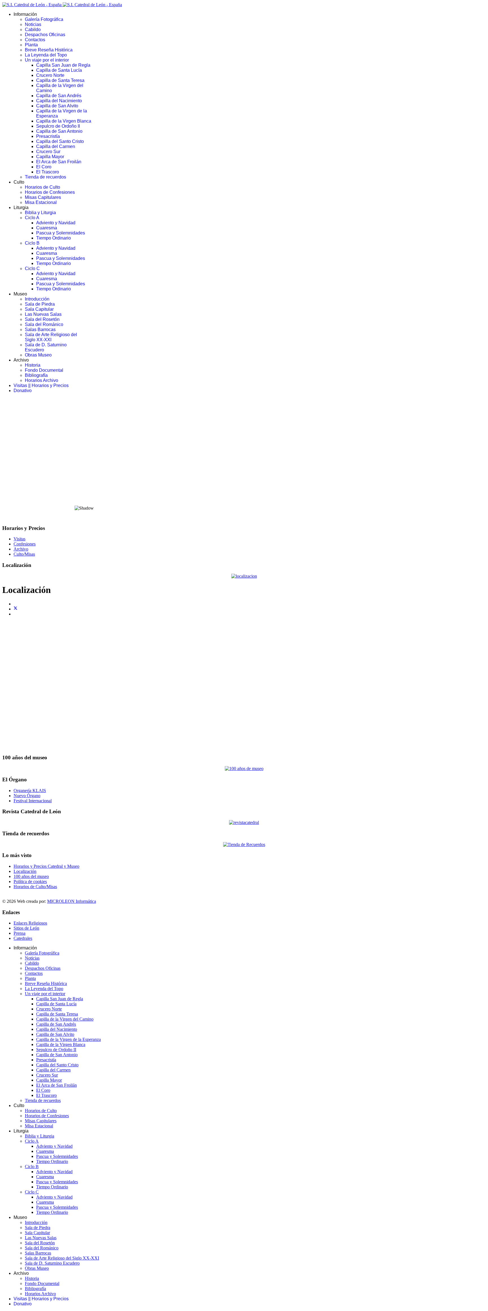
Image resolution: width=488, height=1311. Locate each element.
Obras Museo (38, 355)
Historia (32, 365)
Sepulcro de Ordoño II (58, 126)
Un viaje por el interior (47, 60)
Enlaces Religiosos (30, 923)
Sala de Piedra (40, 304)
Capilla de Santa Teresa (60, 80)
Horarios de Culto (42, 187)
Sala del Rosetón (42, 319)
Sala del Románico (44, 324)
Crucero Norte (50, 75)
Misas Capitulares (43, 197)
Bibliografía (36, 375)
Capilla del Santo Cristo (60, 141)
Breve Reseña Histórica (49, 49)
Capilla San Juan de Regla (63, 65)
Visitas (19, 538)
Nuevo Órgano (27, 795)
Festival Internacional (33, 800)
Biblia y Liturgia (40, 212)
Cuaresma (46, 227)
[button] (244, 487)
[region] (244, 459)
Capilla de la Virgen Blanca (63, 121)
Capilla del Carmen (55, 146)
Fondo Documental (44, 370)
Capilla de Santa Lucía (59, 70)
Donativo (23, 390)
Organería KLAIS (30, 790)
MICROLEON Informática (71, 901)
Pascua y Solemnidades (60, 233)
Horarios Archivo (41, 380)
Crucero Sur (48, 151)
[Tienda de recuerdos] (244, 822)
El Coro (43, 166)
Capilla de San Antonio (59, 131)
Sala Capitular (39, 309)
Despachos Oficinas (45, 34)
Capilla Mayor (50, 156)
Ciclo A (32, 217)
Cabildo (33, 29)
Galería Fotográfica (44, 19)
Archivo (21, 549)
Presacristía (48, 136)
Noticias (33, 24)
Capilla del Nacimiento (59, 100)
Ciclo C (32, 268)
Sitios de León (26, 928)
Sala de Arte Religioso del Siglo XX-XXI (51, 337)
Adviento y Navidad (55, 222)
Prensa (19, 933)
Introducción (37, 299)
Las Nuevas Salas (43, 314)
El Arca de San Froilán (58, 161)
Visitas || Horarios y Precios (41, 385)
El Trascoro (47, 171)
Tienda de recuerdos (45, 177)
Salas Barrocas (40, 329)
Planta (31, 44)
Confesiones (25, 544)
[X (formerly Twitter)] (16, 608)
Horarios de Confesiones (50, 192)
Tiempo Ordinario (53, 238)
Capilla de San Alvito (57, 105)
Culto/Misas (24, 554)
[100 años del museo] (244, 768)
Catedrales (23, 938)
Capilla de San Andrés (58, 95)
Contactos (35, 39)
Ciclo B (32, 243)
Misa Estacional (41, 202)
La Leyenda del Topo (46, 55)
